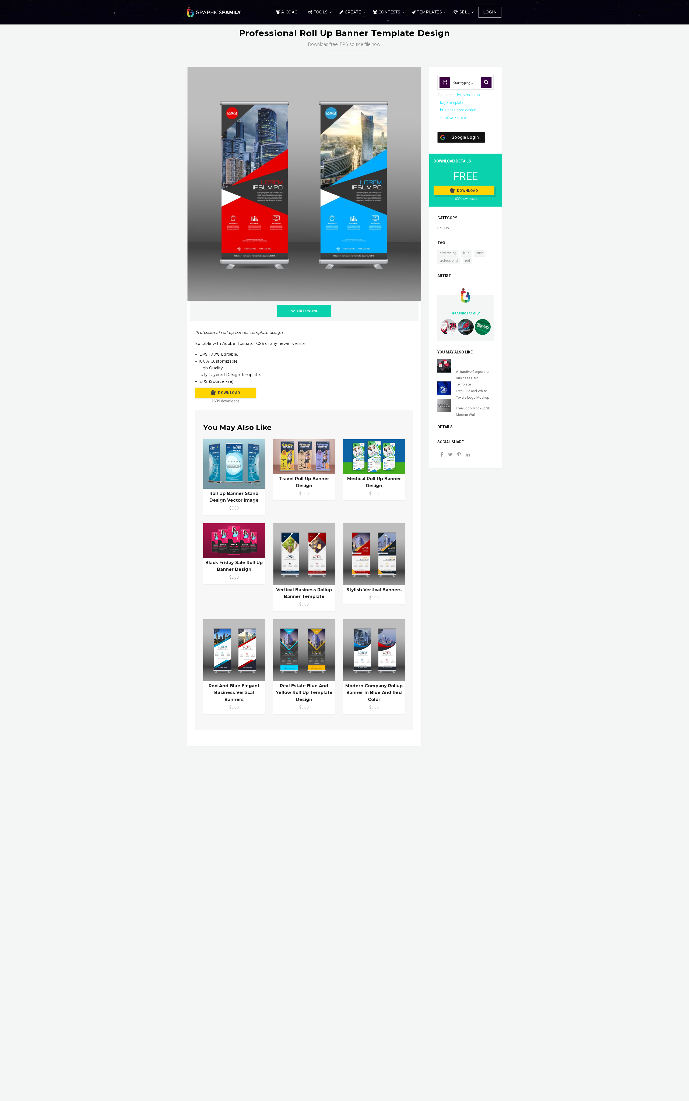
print (479, 253)
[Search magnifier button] (486, 82)
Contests (389, 12)
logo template (451, 102)
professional (449, 261)
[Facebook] (441, 455)
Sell (464, 12)
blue (466, 253)
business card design (458, 110)
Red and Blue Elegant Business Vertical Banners (234, 692)
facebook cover (453, 117)
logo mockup (468, 95)
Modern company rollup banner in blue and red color (374, 692)
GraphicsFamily (466, 313)
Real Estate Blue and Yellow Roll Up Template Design (304, 692)
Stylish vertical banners (374, 589)
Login (490, 12)
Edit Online (307, 311)
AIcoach (291, 12)
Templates (429, 12)
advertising (448, 253)
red (467, 261)
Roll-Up (443, 228)
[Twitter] (450, 455)
